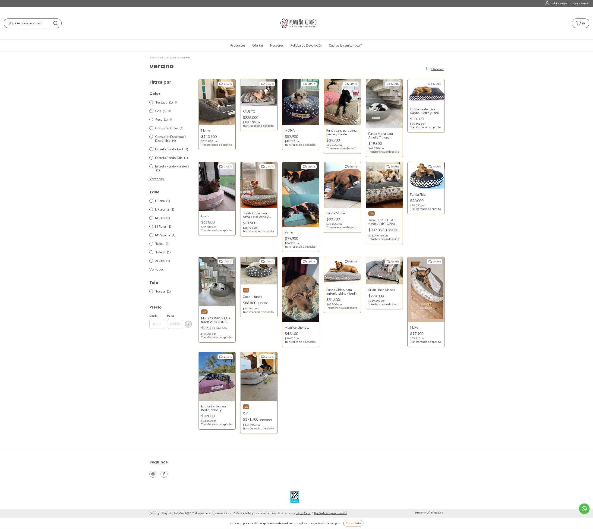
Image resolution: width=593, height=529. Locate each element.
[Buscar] (55, 23)
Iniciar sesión (560, 3)
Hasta (170, 315)
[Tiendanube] (429, 513)
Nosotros (277, 45)
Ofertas (258, 45)
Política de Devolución (306, 45)
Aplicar (188, 324)
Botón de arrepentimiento (330, 513)
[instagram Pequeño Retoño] (152, 474)
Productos (238, 45)
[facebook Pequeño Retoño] (164, 474)
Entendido (353, 523)
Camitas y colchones (168, 57)
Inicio (152, 57)
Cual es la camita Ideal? (345, 45)
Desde (153, 315)
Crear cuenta (581, 3)
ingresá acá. (303, 513)
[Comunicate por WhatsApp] (584, 509)
